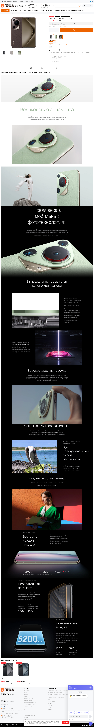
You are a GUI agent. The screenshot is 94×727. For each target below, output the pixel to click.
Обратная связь (52, 701)
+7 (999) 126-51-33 (7, 698)
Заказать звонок (44, 7)
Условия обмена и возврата (55, 692)
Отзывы (50, 705)
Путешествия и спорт (29, 715)
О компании (3, 1)
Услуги (26, 717)
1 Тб (54, 42)
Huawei (61, 63)
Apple (20, 10)
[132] (60, 37)
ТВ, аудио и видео (28, 706)
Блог (49, 699)
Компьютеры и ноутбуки (74, 10)
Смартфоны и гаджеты (61, 10)
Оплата (31, 1)
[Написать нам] (91, 724)
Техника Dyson (50, 10)
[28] (51, 37)
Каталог (6, 10)
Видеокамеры (27, 708)
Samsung (30, 10)
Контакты (21, 1)
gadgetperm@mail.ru (7, 708)
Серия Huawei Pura (67, 63)
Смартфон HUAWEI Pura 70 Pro (7, 678)
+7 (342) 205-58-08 (7, 702)
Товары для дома (28, 710)
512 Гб (51, 42)
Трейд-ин (15, 1)
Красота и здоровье (29, 711)
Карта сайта (9, 725)
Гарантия (26, 1)
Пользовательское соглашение (56, 697)
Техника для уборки (39, 10)
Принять (65, 722)
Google (26, 719)
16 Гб (51, 46)
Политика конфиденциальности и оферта (58, 690)
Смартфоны (56, 63)
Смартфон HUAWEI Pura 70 (22, 678)
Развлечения (27, 713)
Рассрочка (9, 1)
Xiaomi (24, 10)
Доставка (50, 703)
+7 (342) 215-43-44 (46, 6)
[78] (56, 37)
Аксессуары (14, 10)
